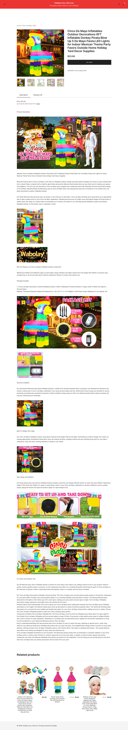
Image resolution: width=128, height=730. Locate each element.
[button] (61, 32)
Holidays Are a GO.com (64, 3)
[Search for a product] (4, 4)
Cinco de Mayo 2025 (29, 25)
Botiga (54, 726)
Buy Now (89, 62)
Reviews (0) (38, 95)
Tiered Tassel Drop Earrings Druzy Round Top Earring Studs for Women (57, 699)
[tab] (23, 95)
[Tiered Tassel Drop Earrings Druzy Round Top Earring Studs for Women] (64, 680)
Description (23, 95)
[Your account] (119, 4)
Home (19, 25)
